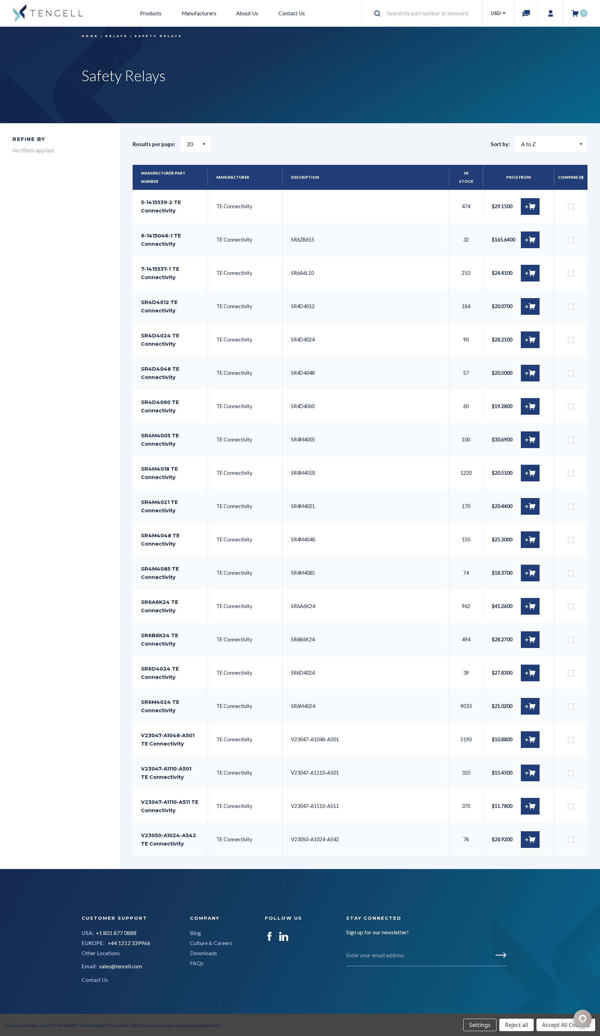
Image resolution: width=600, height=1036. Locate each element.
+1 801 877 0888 (116, 933)
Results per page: (154, 144)
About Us (247, 13)
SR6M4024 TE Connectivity (160, 706)
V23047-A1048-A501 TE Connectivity (167, 739)
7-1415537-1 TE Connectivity (160, 273)
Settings (480, 1025)
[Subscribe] (500, 955)
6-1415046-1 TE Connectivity (161, 240)
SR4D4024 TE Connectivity (160, 339)
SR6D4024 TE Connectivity (160, 673)
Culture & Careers (211, 943)
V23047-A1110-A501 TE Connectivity (166, 773)
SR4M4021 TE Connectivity (159, 506)
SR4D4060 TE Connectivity (160, 406)
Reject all (516, 1025)
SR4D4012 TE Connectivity (159, 306)
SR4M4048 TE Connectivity (160, 539)
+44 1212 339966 (129, 943)
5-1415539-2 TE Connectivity (161, 206)
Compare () (570, 177)
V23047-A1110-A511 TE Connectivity (169, 806)
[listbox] (551, 144)
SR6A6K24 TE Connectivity (159, 606)
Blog (195, 933)
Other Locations (101, 953)
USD (496, 13)
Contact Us (291, 13)
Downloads (203, 953)
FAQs (196, 963)
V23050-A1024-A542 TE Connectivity (168, 839)
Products (150, 13)
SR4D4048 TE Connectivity (160, 373)
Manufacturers (199, 13)
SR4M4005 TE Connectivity (160, 439)
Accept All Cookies (566, 1025)
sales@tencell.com (120, 966)
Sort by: (500, 144)
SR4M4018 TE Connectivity (159, 473)
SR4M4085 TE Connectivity (160, 573)
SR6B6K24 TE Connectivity (159, 639)
